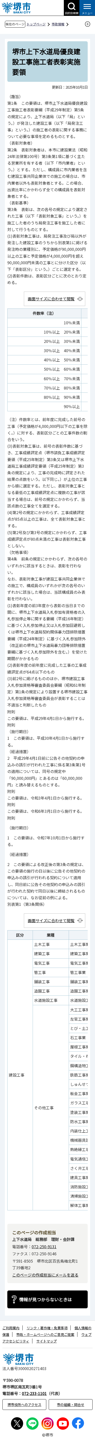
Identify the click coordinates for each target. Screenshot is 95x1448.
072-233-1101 (34, 1393)
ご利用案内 (10, 1327)
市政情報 (58, 24)
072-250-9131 (44, 1246)
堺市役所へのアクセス (24, 1404)
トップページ (36, 24)
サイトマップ (46, 1341)
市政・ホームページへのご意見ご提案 (45, 1334)
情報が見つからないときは (45, 1299)
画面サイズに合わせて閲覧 (51, 299)
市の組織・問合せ (70, 1404)
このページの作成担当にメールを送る (45, 1275)
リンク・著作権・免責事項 (47, 1327)
